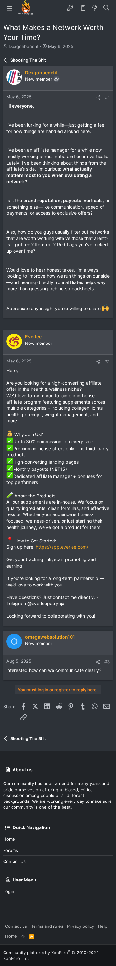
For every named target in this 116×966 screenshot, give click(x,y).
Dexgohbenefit (24, 46)
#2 (107, 361)
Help (102, 926)
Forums (10, 850)
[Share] (98, 97)
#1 (107, 97)
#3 (107, 661)
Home (9, 839)
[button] (9, 8)
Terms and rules (47, 926)
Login (8, 891)
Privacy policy (80, 926)
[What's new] (94, 8)
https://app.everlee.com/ (62, 547)
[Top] (23, 936)
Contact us (14, 861)
